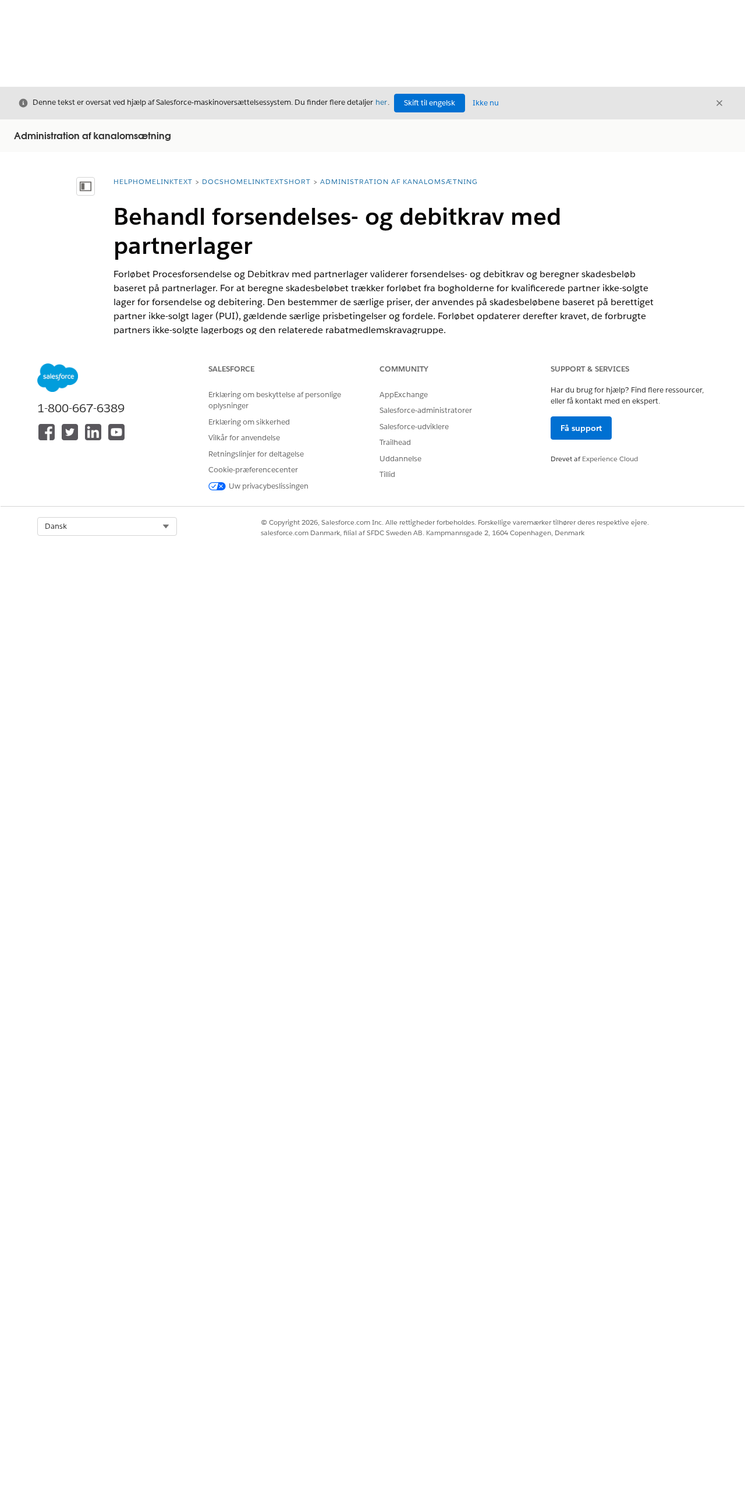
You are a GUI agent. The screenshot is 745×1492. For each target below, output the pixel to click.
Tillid (387, 474)
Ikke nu (486, 103)
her (381, 102)
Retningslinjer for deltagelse (256, 454)
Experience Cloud (610, 459)
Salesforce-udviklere (414, 427)
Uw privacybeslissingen (268, 486)
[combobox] (107, 526)
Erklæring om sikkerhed (249, 422)
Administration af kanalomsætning (399, 181)
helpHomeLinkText (153, 181)
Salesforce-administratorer (425, 410)
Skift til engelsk (429, 103)
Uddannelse (400, 459)
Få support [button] (581, 428)
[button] (107, 526)
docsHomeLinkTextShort (256, 181)
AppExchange (403, 394)
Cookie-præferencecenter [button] (253, 470)
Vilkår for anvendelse (244, 438)
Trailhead (395, 442)
